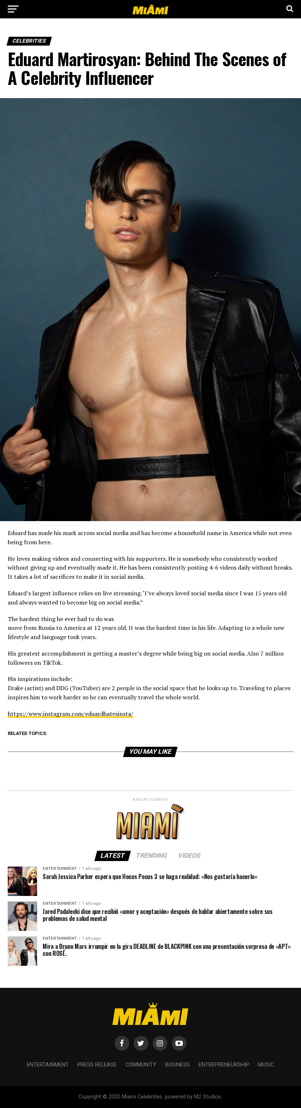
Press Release (97, 1065)
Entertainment (48, 1065)
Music (266, 1065)
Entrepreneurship (224, 1065)
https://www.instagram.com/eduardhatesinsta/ (70, 714)
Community (141, 1065)
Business (177, 1065)
